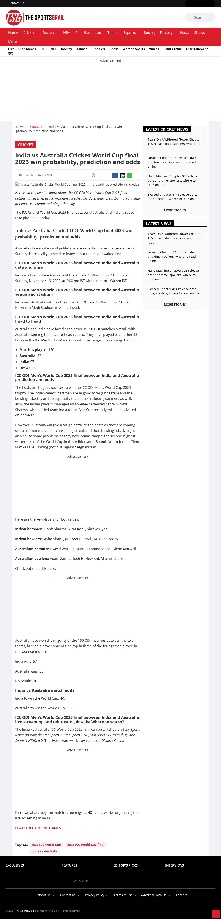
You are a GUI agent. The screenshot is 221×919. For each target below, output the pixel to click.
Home (13, 32)
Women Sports (134, 49)
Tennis (112, 32)
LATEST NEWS (159, 223)
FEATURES (69, 865)
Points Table (172, 49)
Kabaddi (82, 49)
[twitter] (194, 3)
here (51, 568)
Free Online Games (22, 49)
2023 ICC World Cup (46, 845)
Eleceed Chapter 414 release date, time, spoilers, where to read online (173, 196)
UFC (43, 49)
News (184, 32)
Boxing (149, 32)
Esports (129, 32)
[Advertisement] (110, 93)
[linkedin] (212, 3)
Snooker (99, 49)
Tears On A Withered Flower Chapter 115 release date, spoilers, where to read (174, 143)
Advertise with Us (153, 895)
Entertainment (197, 49)
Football (48, 32)
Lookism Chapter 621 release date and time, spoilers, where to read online (172, 162)
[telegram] (123, 880)
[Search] (211, 17)
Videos (154, 49)
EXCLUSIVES (15, 865)
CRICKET (36, 127)
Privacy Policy (94, 895)
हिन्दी (10, 53)
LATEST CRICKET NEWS (167, 129)
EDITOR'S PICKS (126, 865)
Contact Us (16, 3)
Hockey (66, 49)
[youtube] (206, 3)
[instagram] (200, 3)
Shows (199, 32)
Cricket (29, 32)
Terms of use (123, 895)
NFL (54, 49)
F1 (77, 32)
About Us (43, 895)
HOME (20, 127)
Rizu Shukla (26, 175)
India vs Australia (44, 851)
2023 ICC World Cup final (85, 845)
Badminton (93, 32)
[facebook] (187, 3)
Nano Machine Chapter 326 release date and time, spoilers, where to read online (173, 180)
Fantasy (166, 32)
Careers (181, 895)
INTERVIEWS (174, 865)
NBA (66, 32)
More (12, 41)
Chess (114, 49)
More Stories (175, 210)
